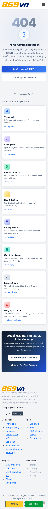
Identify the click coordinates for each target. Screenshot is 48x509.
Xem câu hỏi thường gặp (25, 365)
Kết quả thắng (12, 427)
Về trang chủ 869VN (25, 69)
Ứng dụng (10, 431)
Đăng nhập (17, 413)
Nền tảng (10, 452)
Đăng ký (6, 413)
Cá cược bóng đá (14, 449)
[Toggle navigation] (43, 4)
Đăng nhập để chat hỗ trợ (25, 357)
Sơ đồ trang (35, 438)
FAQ (32, 427)
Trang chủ (11, 424)
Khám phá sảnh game (25, 77)
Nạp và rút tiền (13, 445)
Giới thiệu (34, 424)
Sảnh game (11, 442)
